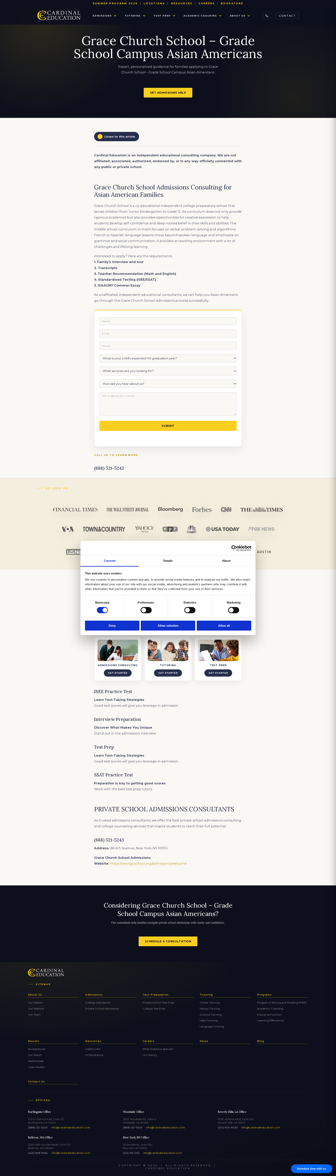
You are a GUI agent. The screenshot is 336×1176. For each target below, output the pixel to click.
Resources (181, 3)
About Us (237, 15)
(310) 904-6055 (228, 1127)
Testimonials (36, 1061)
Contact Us (36, 1081)
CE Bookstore (94, 1055)
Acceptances (36, 1049)
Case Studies (36, 1067)
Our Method (36, 1008)
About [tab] (226, 560)
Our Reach (35, 1055)
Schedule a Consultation (168, 941)
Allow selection (168, 625)
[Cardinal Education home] (58, 16)
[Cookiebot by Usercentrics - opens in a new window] (234, 548)
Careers (207, 3)
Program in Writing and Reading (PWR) (282, 1002)
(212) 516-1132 (131, 1153)
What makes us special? (158, 1049)
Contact (287, 15)
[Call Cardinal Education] (266, 15)
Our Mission (35, 1002)
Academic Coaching (200, 15)
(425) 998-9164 (38, 1153)
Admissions (102, 15)
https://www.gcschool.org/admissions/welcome (148, 863)
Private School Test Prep (158, 1002)
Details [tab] (168, 560)
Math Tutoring (209, 1020)
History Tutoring (210, 1008)
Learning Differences (270, 1020)
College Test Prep (154, 1008)
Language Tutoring (212, 1026)
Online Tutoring (210, 1002)
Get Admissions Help (168, 92)
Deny (112, 625)
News (204, 1041)
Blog (260, 1041)
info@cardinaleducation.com (70, 1127)
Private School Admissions (102, 1008)
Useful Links (92, 1049)
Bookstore (232, 3)
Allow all (224, 625)
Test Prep (162, 15)
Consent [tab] (110, 560)
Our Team (34, 1014)
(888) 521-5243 (37, 1127)
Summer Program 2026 (115, 3)
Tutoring (133, 15)
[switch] (146, 610)
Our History (150, 1055)
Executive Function (269, 1014)
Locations (154, 3)
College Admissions (97, 1002)
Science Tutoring (211, 1014)
